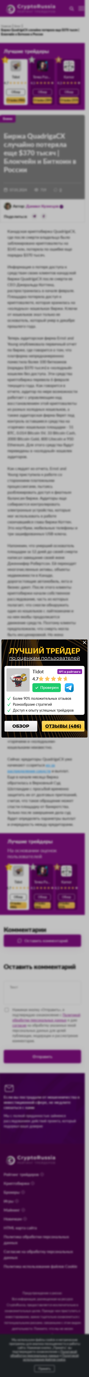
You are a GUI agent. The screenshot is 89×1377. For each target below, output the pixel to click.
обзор (20, 726)
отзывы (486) (63, 726)
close (85, 642)
